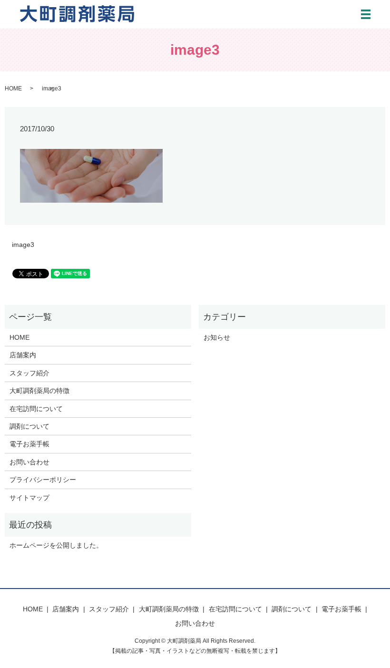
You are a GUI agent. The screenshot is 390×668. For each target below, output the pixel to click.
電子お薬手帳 (29, 444)
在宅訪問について (36, 409)
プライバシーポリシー (43, 479)
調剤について (29, 426)
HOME (13, 88)
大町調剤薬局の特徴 (39, 390)
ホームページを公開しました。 (56, 545)
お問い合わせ (29, 462)
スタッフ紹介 (29, 373)
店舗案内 (23, 355)
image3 (23, 244)
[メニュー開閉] (365, 14)
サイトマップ (29, 497)
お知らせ (217, 337)
